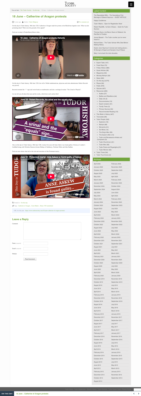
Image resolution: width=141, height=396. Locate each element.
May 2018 (114, 308)
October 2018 (98, 301)
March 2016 (115, 349)
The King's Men (104, 132)
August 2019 (98, 285)
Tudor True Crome (103, 155)
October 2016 (98, 339)
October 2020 (98, 263)
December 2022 (99, 221)
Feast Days (100, 65)
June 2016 (97, 346)
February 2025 (116, 180)
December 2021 (99, 240)
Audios (101, 93)
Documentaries (104, 101)
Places (99, 83)
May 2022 (114, 231)
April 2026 (97, 164)
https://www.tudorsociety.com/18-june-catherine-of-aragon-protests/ (45, 210)
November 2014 (116, 375)
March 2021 (115, 253)
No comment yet (84, 22)
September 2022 (116, 224)
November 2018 (116, 298)
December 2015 (99, 355)
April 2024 (114, 196)
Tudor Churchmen (105, 142)
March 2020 (115, 272)
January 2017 (115, 333)
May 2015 (114, 365)
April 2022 (97, 234)
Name (16, 243)
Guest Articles (101, 70)
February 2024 (116, 199)
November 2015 (116, 355)
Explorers (102, 122)
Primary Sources (104, 109)
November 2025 (116, 167)
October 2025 (98, 170)
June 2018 (97, 308)
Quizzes (99, 88)
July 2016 (114, 343)
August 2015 (98, 362)
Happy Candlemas (100, 20)
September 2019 (116, 282)
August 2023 (98, 208)
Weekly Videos (91, 389)
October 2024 (115, 186)
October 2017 (98, 320)
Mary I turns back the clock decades (105, 53)
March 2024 (98, 199)
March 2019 (115, 292)
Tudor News (69, 389)
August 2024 (115, 189)
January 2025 (98, 183)
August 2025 (98, 173)
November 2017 (116, 317)
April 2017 (97, 330)
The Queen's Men (105, 135)
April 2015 (97, 368)
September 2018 (116, 301)
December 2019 (99, 279)
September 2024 (99, 189)
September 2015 (116, 359)
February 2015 (99, 371)
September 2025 (116, 170)
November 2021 (116, 240)
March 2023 (115, 215)
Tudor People (101, 119)
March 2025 (98, 180)
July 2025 (114, 173)
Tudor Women (103, 150)
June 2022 (97, 231)
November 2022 (116, 221)
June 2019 (97, 288)
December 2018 (99, 298)
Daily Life (102, 99)
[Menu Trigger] (131, 4)
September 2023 (116, 205)
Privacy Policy (126, 389)
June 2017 (97, 327)
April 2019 (97, 292)
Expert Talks (101, 63)
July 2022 (114, 228)
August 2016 (98, 343)
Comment (15, 223)
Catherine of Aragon (24, 206)
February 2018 (99, 314)
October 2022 (98, 224)
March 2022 (115, 234)
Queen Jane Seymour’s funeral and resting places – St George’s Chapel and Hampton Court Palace (111, 49)
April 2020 (97, 272)
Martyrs (101, 124)
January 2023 (115, 218)
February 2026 (116, 164)
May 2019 (114, 288)
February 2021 (99, 256)
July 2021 (114, 247)
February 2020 (99, 276)
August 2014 (98, 381)
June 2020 (97, 269)
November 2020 (116, 260)
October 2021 (98, 244)
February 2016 (99, 352)
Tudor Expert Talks (114, 389)
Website (14, 254)
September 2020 (116, 263)
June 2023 (97, 212)
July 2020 (114, 266)
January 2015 (115, 371)
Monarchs (102, 127)
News (98, 78)
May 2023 (114, 212)
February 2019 (99, 295)
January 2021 (115, 256)
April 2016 (97, 349)
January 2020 (115, 276)
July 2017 (114, 323)
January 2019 (115, 295)
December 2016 (99, 336)
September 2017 (116, 320)
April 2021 (97, 253)
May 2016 (114, 346)
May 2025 (97, 176)
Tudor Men (102, 145)
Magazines (100, 73)
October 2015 (98, 359)
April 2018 (97, 311)
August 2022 (98, 228)
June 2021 (97, 250)
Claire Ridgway (33, 22)
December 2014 (99, 375)
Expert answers (104, 104)
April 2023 (97, 215)
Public (98, 86)
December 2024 (116, 183)
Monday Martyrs (102, 75)
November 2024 (99, 186)
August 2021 (98, 247)
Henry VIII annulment (46, 206)
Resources (100, 91)
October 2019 (98, 282)
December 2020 (99, 260)
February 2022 (99, 237)
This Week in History (103, 114)
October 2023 (98, 205)
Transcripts (100, 117)
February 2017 (99, 333)
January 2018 (115, 314)
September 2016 (116, 339)
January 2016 (115, 352)
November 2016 (116, 336)
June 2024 (114, 192)
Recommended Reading (107, 112)
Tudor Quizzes (102, 389)
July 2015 (114, 362)
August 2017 (98, 323)
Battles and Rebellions (106, 96)
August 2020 (98, 266)
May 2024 (97, 196)
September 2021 (116, 244)
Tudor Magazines (80, 389)
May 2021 (114, 250)
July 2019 (114, 285)
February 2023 (99, 218)
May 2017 (114, 327)
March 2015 (115, 368)
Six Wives (102, 130)
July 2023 (114, 208)
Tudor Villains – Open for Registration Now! (108, 24)
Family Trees (103, 106)
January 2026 (98, 167)
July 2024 (97, 192)
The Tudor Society (25, 10)
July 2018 (114, 304)
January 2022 (115, 237)
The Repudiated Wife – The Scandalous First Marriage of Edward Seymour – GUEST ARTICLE (110, 16)
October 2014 (98, 378)
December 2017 (99, 317)
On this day (36, 10)
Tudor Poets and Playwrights (108, 147)
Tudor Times (101, 152)
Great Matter (35, 206)
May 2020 (114, 269)
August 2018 (98, 304)
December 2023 (116, 202)
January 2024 (98, 202)
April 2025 (114, 176)
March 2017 (115, 330)
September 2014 (116, 378)
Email (16, 248)
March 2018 (115, 311)
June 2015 (97, 365)
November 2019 (116, 279)
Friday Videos (101, 68)
